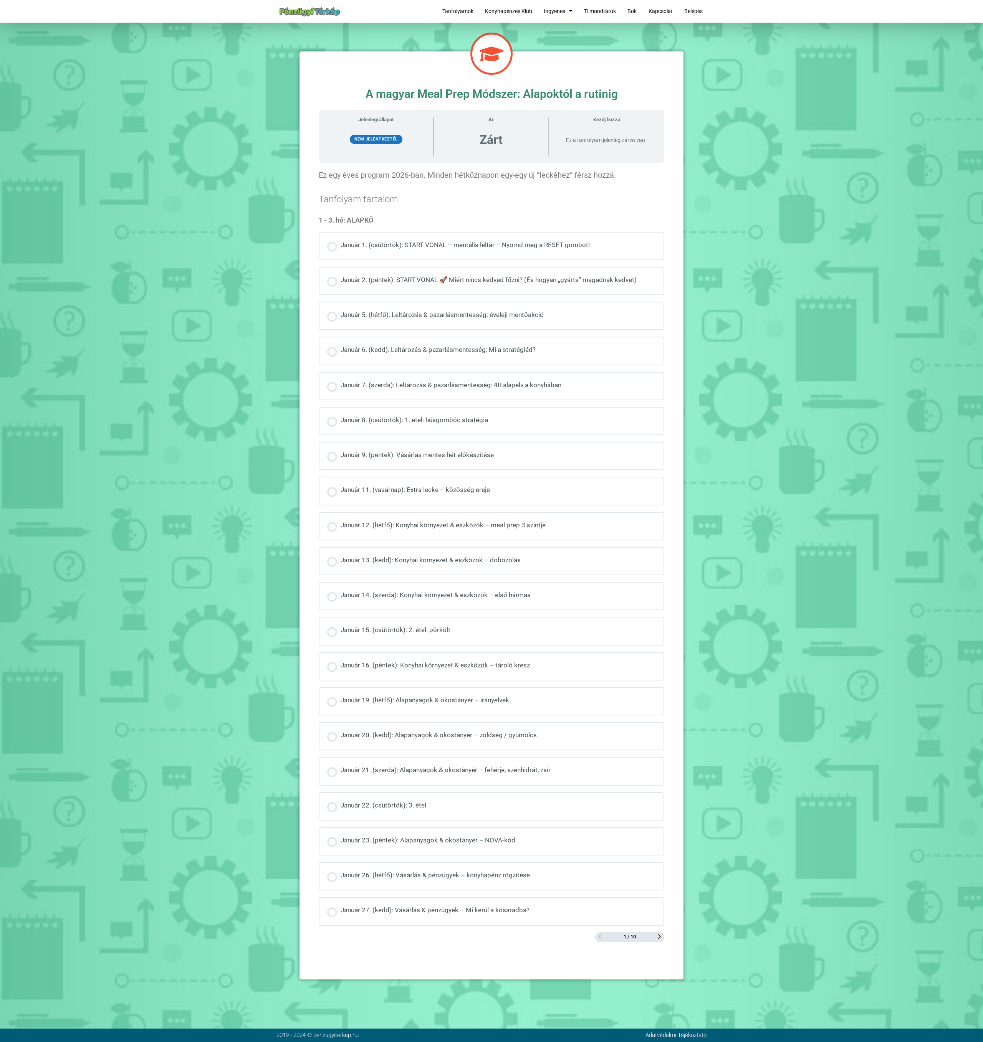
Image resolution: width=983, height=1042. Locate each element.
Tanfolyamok (457, 11)
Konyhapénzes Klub (508, 11)
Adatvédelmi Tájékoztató (676, 1035)
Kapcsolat (661, 11)
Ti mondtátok (600, 11)
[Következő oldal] (659, 937)
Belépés (693, 11)
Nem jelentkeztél (376, 139)
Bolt (632, 11)
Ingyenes (554, 11)
